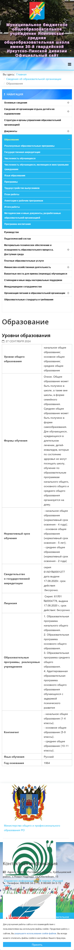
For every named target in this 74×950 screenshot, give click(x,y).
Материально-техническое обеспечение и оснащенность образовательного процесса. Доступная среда (29, 249)
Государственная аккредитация (22, 152)
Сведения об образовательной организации (33, 79)
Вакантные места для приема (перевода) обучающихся (35, 273)
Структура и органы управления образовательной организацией (32, 122)
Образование (11, 139)
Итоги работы (12, 206)
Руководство (11, 232)
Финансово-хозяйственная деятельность (27, 267)
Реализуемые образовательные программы (29, 145)
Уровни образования (26, 335)
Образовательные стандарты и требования (28, 299)
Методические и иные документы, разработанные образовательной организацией (32, 215)
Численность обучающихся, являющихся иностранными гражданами (36, 167)
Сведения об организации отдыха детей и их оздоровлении (29, 111)
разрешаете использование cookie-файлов (35, 933)
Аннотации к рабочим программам (23, 200)
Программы (11, 181)
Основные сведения (15, 102)
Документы (10, 131)
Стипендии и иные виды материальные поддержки (33, 280)
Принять (37, 944)
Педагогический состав (17, 238)
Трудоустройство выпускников (21, 188)
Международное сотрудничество (23, 286)
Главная (21, 74)
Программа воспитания (17, 224)
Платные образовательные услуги (24, 260)
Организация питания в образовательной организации (34, 293)
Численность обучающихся (19, 158)
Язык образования (14, 175)
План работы (11, 194)
